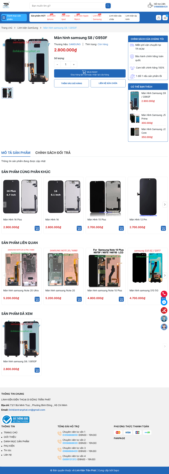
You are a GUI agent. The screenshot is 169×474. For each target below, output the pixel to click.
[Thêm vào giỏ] (37, 228)
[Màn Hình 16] (63, 197)
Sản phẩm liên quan (19, 243)
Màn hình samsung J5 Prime (153, 117)
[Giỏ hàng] (165, 17)
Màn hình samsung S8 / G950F (20, 361)
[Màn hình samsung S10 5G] (148, 268)
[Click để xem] (26, 61)
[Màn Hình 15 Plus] (105, 197)
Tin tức (7, 450)
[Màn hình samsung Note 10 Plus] (105, 268)
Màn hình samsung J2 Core (153, 131)
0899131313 (70, 459)
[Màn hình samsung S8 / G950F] (21, 338)
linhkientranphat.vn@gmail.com (27, 409)
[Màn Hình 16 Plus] (21, 197)
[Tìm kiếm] (108, 5)
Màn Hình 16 (52, 219)
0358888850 (70, 435)
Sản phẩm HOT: (38, 15)
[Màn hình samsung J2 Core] (135, 131)
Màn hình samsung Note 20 (60, 290)
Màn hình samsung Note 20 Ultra (21, 290)
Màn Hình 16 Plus (12, 219)
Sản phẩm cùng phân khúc (26, 172)
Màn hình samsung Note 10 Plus (104, 290)
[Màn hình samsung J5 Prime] (135, 118)
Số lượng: (59, 58)
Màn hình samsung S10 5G (144, 290)
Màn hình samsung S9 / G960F (153, 95)
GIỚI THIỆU (10, 436)
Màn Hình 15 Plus (96, 219)
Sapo (116, 470)
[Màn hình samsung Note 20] (63, 268)
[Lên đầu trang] (164, 460)
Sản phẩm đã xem (17, 314)
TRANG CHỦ (10, 432)
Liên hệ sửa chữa (108, 83)
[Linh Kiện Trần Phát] (14, 5)
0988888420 (161, 6)
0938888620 (70, 443)
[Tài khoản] (158, 17)
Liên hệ (8, 454)
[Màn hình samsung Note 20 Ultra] (21, 268)
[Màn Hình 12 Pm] (148, 197)
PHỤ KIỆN (9, 445)
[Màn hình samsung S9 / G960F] (135, 101)
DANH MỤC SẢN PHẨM (16, 441)
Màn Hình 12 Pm (138, 219)
